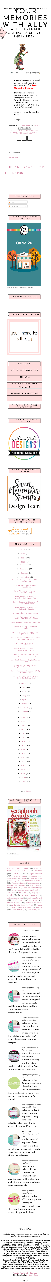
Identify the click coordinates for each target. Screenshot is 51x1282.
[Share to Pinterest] (29, 128)
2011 (23, 761)
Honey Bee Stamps (36, 878)
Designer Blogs (32, 1275)
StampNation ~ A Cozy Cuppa (25, 613)
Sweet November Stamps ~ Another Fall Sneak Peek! (26, 597)
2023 (23, 562)
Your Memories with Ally (25, 18)
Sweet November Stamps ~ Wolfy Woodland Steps (25, 671)
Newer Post (33, 167)
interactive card (13, 902)
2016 (23, 741)
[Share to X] (24, 128)
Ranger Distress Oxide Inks (16, 885)
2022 (23, 717)
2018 (23, 733)
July (24, 687)
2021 (23, 721)
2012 (23, 758)
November (24, 569)
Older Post (15, 173)
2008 (23, 774)
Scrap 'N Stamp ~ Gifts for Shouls (25, 627)
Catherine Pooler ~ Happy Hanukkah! (25, 586)
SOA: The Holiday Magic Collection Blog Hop (30, 1018)
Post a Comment (13, 157)
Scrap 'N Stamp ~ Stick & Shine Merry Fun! (25, 580)
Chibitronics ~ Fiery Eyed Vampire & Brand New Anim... (26, 666)
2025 (23, 554)
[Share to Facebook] (27, 128)
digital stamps (17, 900)
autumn (19, 130)
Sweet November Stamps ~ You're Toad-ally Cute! (25, 649)
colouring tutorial (35, 897)
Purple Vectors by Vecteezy (25, 1273)
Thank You (11, 892)
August (24, 683)
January (24, 712)
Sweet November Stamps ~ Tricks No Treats (25, 608)
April (24, 699)
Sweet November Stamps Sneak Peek (25, 890)
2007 (23, 778)
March (24, 704)
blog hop (35, 892)
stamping (13, 907)
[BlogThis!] (22, 128)
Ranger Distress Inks (33, 883)
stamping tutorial (25, 907)
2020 (23, 725)
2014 (23, 749)
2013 (23, 753)
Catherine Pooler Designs (17, 868)
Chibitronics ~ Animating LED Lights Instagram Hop (26, 655)
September (24, 577)
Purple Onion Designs (18, 883)
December (24, 565)
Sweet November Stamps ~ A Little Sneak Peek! (25, 602)
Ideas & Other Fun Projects (24, 385)
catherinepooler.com (15, 897)
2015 (23, 745)
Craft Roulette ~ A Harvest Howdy (25, 644)
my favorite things (18, 905)
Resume (16, 394)
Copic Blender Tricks (19, 876)
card (26, 130)
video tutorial (17, 909)
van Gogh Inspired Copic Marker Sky (25, 660)
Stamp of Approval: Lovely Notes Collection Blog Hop (31, 958)
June (24, 691)
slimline (39, 905)
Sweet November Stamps (32, 887)
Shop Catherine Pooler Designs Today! (30, 1048)
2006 (23, 782)
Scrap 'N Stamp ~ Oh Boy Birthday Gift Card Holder (26, 618)
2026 (23, 550)
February (24, 708)
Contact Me (30, 394)
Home (14, 167)
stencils (39, 907)
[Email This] (19, 128)
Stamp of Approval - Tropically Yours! (29, 1191)
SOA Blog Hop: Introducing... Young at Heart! (30, 1133)
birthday (22, 892)
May (24, 696)
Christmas (38, 870)
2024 (23, 558)
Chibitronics (26, 871)
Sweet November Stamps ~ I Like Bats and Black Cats (25, 638)
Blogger (28, 791)
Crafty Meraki (11, 878)
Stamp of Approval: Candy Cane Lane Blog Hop (31, 1105)
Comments (14, 206)
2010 (23, 766)
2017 (24, 737)
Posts (12, 202)
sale (32, 905)
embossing (33, 900)
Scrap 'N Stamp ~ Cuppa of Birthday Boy (25, 591)
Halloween (22, 878)
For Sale (24, 377)
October (24, 573)
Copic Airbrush (35, 873)
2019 (23, 729)
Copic (31, 130)
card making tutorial (29, 895)
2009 (23, 770)
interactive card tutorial (34, 902)
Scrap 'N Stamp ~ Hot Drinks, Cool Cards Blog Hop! (25, 677)
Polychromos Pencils (33, 880)
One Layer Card (15, 881)
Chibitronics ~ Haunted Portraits (25, 623)
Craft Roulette (34, 876)
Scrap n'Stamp (34, 885)
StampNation (12, 887)
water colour (32, 909)
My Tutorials (29, 371)
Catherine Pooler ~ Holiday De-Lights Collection (25, 633)
